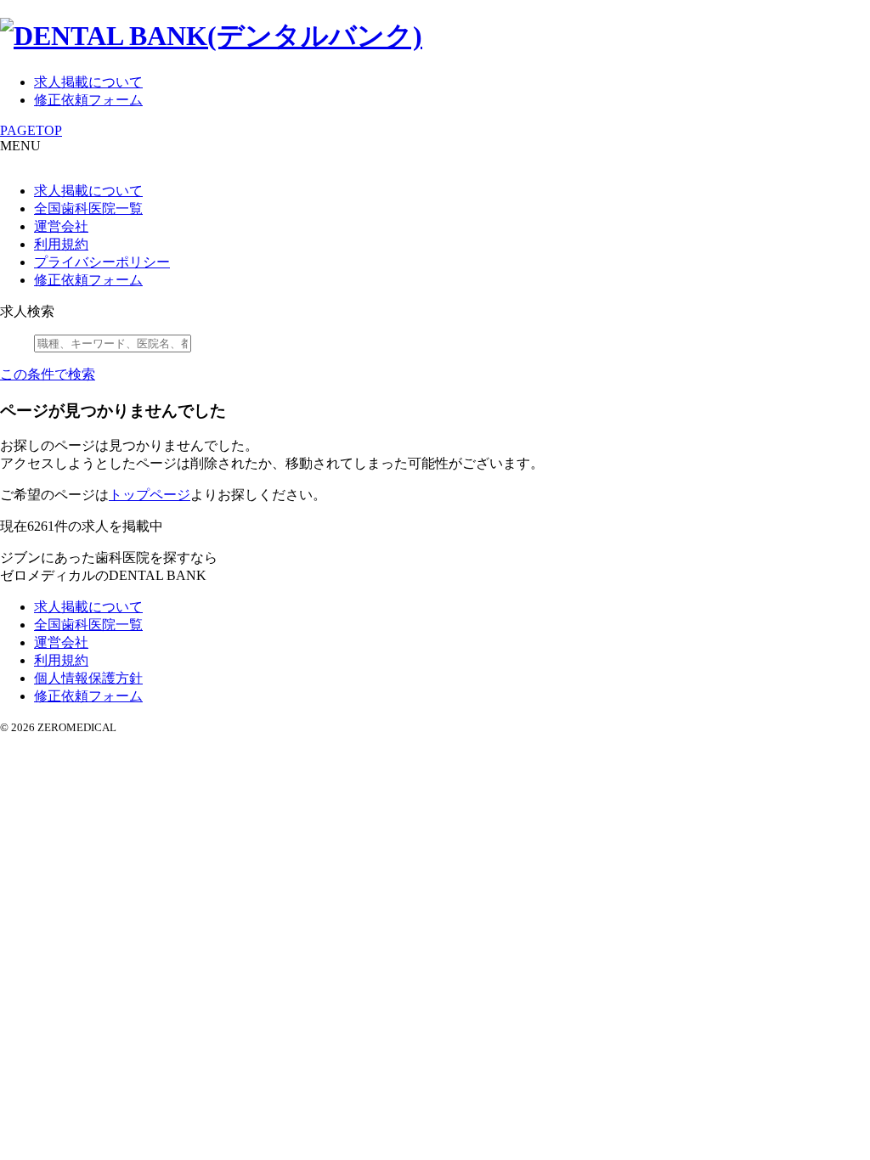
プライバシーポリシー (102, 262)
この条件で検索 (47, 374)
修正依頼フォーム (88, 100)
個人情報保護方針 (88, 678)
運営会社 (61, 226)
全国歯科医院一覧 (88, 208)
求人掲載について (88, 82)
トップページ (149, 494)
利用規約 (61, 244)
